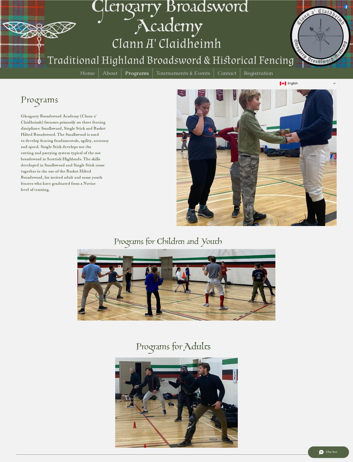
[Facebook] (346, 6)
